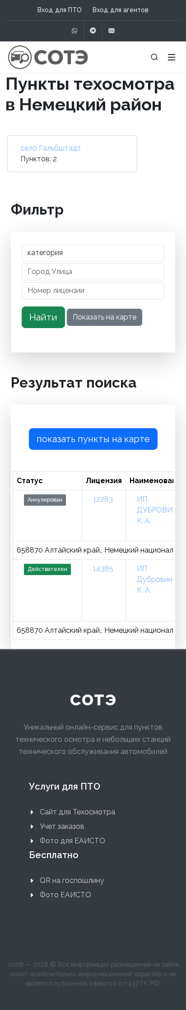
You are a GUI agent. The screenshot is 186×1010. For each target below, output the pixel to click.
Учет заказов (62, 826)
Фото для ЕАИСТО (72, 840)
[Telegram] (93, 31)
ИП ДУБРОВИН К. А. (157, 510)
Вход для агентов (121, 10)
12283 (103, 499)
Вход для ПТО (59, 10)
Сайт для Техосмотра (77, 812)
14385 (103, 568)
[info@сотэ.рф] (111, 31)
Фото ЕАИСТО (65, 895)
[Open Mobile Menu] (171, 57)
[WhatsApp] (74, 31)
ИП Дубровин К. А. (154, 579)
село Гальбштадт (50, 148)
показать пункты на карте (93, 439)
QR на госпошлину (72, 880)
